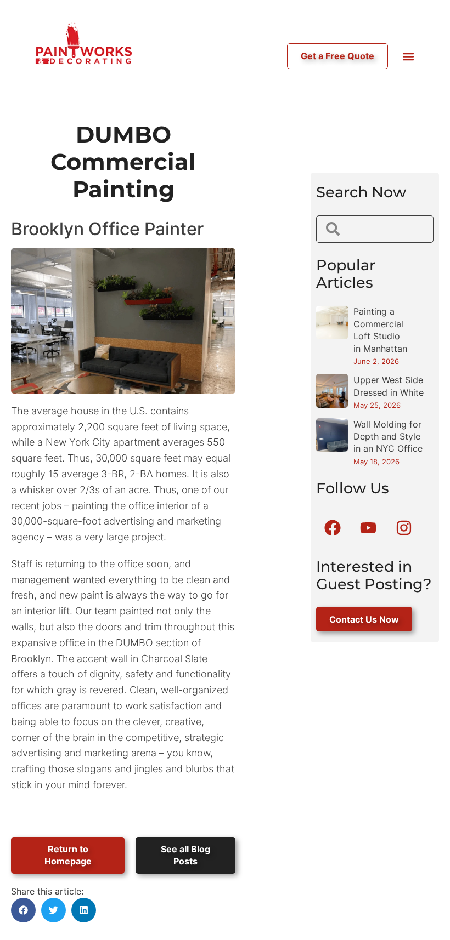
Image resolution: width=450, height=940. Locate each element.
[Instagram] (403, 527)
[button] (408, 56)
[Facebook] (332, 527)
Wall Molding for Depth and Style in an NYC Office (388, 436)
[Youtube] (368, 527)
